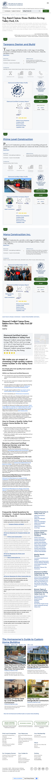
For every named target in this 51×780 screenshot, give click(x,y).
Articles (20, 744)
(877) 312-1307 (16, 771)
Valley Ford (12, 14)
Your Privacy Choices (29, 778)
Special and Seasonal (23, 761)
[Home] (4, 4)
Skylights (36, 600)
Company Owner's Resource (9, 755)
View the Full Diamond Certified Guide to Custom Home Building (21, 713)
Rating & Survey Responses (22, 120)
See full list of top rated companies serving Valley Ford (41, 585)
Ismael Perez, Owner (9, 206)
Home (19, 755)
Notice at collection (18, 778)
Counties (4, 742)
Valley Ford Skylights (40, 521)
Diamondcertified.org (5, 14)
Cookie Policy (37, 758)
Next (47, 73)
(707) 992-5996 (40, 279)
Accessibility (38, 759)
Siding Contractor (39, 597)
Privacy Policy (37, 756)
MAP (38, 107)
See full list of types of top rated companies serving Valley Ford (41, 605)
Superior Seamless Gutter (41, 578)
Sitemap (4, 741)
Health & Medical (22, 758)
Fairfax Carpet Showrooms (41, 561)
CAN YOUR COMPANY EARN (41, 723)
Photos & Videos (20, 123)
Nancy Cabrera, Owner (9, 294)
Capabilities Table (20, 127)
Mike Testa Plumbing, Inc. (41, 581)
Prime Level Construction (15, 536)
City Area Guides (22, 762)
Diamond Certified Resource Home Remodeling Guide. (17, 386)
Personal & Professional (24, 759)
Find (45, 11)
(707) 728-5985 (40, 191)
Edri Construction (23, 410)
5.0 (17, 117)
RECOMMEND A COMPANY (25, 723)
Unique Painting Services (41, 580)
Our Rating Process (7, 738)
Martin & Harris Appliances (41, 577)
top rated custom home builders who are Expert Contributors (17, 390)
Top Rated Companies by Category (8, 736)
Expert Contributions (9, 209)
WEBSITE (42, 107)
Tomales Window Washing (41, 562)
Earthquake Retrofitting (40, 596)
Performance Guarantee (22, 393)
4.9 (17, 213)
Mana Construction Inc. (14, 557)
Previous (4, 73)
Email (40, 101)
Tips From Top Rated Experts (25, 738)
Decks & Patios (38, 599)
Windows (36, 602)
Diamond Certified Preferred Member (18, 450)
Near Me (4, 739)
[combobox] (12, 11)
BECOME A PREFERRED (9, 723)
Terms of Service (38, 755)
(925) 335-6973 (41, 97)
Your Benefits (37, 735)
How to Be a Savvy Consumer (25, 739)
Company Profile (20, 122)
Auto (19, 756)
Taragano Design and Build (16, 524)
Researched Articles (21, 125)
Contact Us (37, 747)
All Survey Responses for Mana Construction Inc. (17, 576)
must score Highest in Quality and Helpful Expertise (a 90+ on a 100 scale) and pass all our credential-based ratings (17, 407)
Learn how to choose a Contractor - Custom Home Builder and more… (21, 316)
